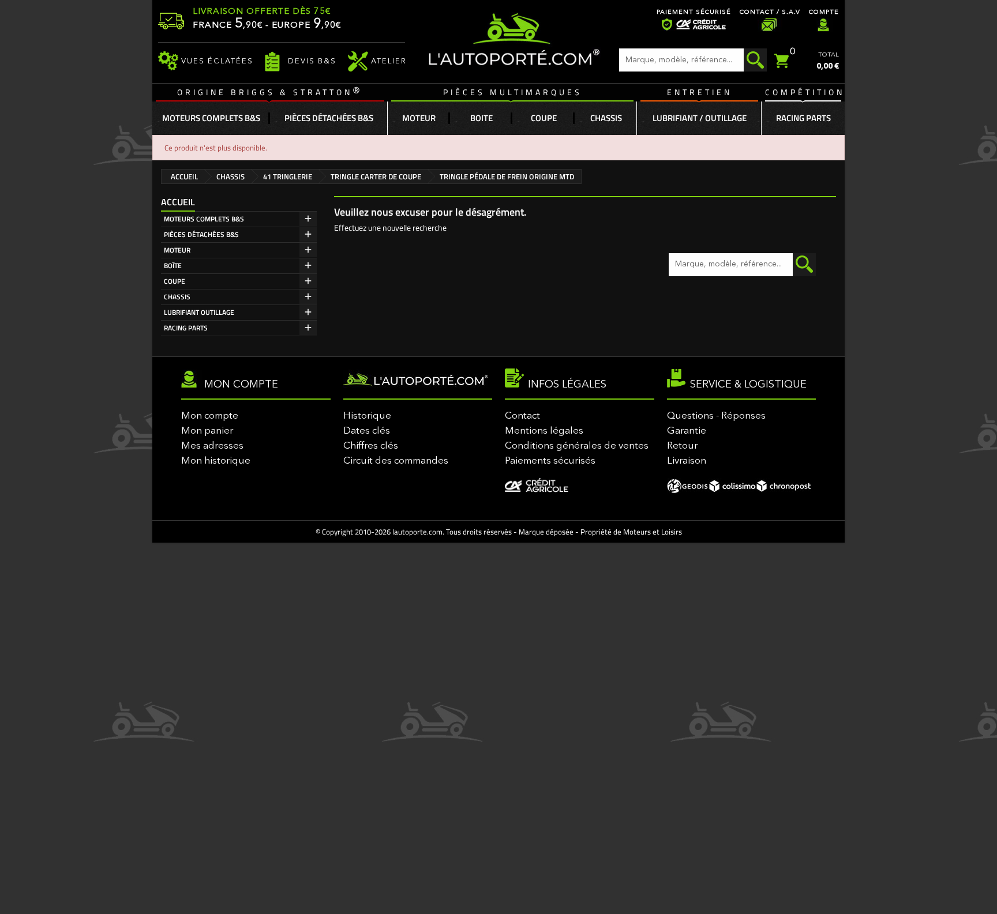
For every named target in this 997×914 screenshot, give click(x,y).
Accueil (178, 202)
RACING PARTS (186, 327)
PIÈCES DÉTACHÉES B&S (201, 234)
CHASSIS (177, 296)
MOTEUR (177, 250)
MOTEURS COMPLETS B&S (204, 218)
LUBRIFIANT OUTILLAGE (199, 312)
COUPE (174, 281)
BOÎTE (173, 265)
